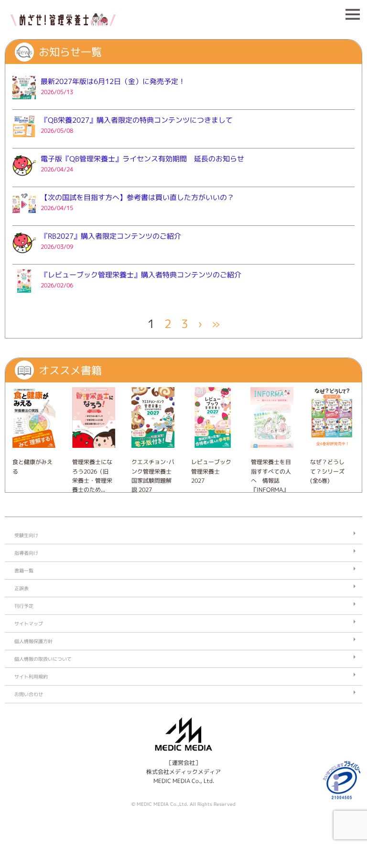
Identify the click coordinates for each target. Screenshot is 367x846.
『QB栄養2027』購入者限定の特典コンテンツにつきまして (137, 120)
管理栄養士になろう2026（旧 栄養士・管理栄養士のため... (92, 476)
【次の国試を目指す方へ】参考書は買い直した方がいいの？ (137, 197)
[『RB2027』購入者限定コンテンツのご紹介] (24, 257)
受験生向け (26, 535)
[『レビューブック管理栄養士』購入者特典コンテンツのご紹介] (24, 295)
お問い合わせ (28, 694)
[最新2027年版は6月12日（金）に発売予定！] (24, 102)
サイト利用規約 (31, 676)
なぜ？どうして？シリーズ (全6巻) (327, 471)
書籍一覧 (23, 570)
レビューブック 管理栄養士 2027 (211, 471)
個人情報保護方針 (33, 641)
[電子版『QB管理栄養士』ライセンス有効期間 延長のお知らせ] (24, 179)
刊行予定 (23, 606)
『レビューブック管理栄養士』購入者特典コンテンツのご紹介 (141, 275)
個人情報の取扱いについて (43, 659)
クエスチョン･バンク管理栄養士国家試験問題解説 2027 (152, 476)
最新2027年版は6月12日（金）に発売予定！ (113, 81)
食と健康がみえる (32, 466)
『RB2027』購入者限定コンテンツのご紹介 (111, 236)
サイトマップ (28, 623)
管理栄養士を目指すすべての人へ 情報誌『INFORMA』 (271, 476)
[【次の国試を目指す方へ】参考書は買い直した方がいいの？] (24, 218)
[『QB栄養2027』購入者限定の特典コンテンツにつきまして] (24, 141)
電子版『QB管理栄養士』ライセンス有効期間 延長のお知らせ (142, 159)
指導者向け (26, 553)
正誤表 (21, 588)
